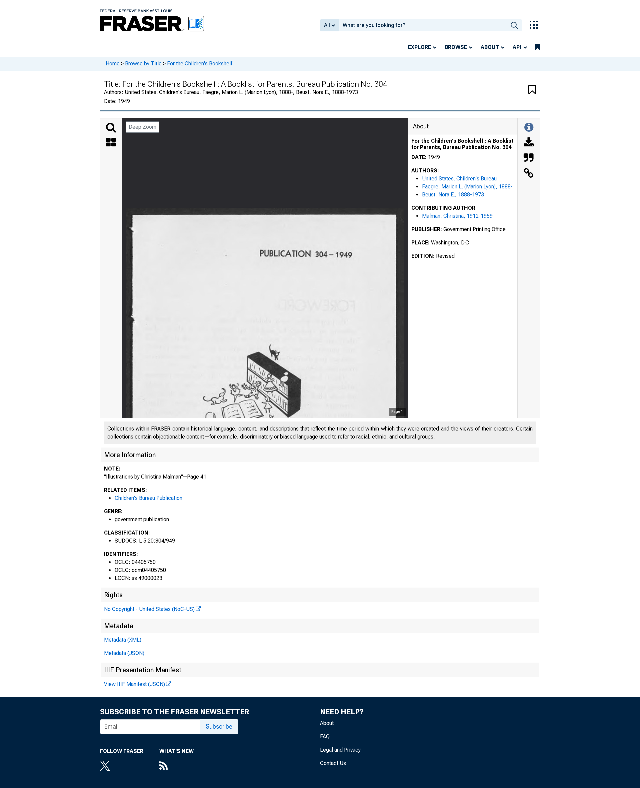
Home (113, 63)
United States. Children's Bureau (459, 178)
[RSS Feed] (176, 766)
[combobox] (423, 25)
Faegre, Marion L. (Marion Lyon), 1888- (467, 186)
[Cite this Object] (529, 158)
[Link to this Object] (529, 174)
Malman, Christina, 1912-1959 (457, 216)
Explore (419, 47)
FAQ (325, 736)
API (517, 47)
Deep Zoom (142, 127)
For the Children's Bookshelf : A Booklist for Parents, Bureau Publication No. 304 (462, 144)
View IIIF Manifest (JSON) (134, 684)
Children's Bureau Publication (148, 498)
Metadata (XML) (122, 640)
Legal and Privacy (340, 750)
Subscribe (219, 726)
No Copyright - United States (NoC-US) (149, 609)
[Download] (529, 143)
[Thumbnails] (111, 143)
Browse (456, 47)
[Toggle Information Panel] (528, 128)
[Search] (111, 128)
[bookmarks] (537, 47)
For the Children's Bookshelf (199, 63)
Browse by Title (143, 63)
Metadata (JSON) (124, 653)
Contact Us (333, 763)
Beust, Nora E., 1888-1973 (453, 194)
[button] (532, 90)
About (490, 47)
